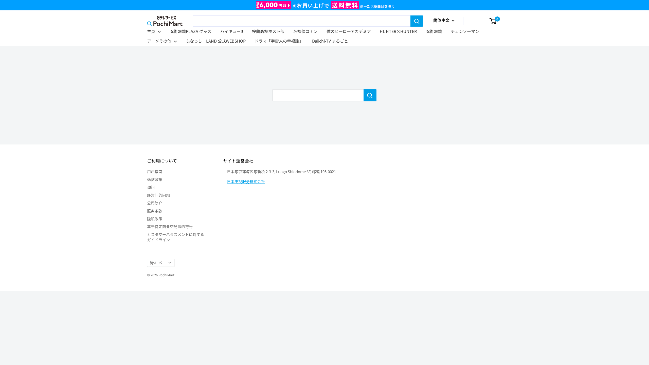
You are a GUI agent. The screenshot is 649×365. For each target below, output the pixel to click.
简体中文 (156, 262)
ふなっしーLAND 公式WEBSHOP (216, 41)
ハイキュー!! (231, 31)
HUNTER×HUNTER (398, 31)
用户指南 (154, 171)
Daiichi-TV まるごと (330, 41)
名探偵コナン (305, 31)
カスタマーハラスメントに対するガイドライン (175, 237)
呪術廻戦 (434, 31)
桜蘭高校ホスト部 (268, 31)
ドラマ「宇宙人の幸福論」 (279, 41)
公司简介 (154, 203)
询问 (151, 187)
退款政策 (154, 179)
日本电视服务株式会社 (246, 181)
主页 (151, 31)
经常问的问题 (158, 195)
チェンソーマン (465, 31)
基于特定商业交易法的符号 (170, 226)
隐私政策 (154, 218)
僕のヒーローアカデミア (349, 31)
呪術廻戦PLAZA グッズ (190, 31)
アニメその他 (159, 41)
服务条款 (154, 210)
